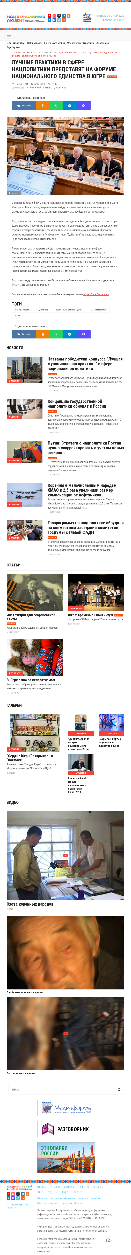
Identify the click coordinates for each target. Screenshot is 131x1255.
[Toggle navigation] (9, 35)
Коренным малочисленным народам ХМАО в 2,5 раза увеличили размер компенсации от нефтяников (82, 490)
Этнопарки (88, 43)
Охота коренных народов (30, 904)
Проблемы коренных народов (25, 992)
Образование (102, 43)
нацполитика (42, 310)
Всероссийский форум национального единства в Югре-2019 (77, 785)
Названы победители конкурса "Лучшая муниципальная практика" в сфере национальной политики (85, 364)
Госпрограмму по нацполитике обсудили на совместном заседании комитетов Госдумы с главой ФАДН (86, 527)
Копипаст (15, 673)
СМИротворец (34, 43)
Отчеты (78, 1203)
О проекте (42, 1198)
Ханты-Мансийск (98, 310)
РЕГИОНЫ (55, 1187)
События (14, 381)
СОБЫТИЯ (84, 1187)
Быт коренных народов (21, 1073)
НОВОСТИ (77, 1192)
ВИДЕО (65, 1192)
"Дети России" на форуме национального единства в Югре (78, 744)
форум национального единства (69, 310)
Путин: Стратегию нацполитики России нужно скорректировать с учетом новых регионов (86, 448)
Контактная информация (62, 1198)
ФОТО (40, 1192)
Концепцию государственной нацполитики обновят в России (77, 403)
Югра (17, 316)
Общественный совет (48, 1203)
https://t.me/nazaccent (96, 294)
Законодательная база (89, 1198)
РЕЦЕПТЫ (52, 1192)
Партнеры (67, 1203)
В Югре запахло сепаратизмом (31, 680)
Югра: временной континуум (90, 615)
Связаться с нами (114, 20)
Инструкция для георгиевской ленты (31, 617)
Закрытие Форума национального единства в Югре (110, 742)
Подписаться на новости (17, 1206)
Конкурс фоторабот (54, 43)
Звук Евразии (13, 47)
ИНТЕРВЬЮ (69, 1187)
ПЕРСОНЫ (98, 1187)
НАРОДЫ (41, 1187)
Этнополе (76, 608)
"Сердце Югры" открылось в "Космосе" (30, 758)
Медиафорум (74, 43)
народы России (22, 310)
